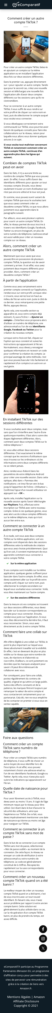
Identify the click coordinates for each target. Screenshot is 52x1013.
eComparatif (26, 4)
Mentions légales (19, 997)
